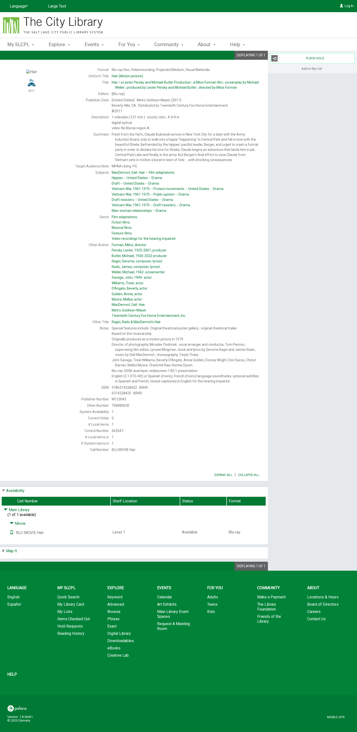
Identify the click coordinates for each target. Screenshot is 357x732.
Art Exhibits (167, 604)
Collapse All (248, 475)
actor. (132, 277)
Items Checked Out (73, 619)
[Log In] (341, 6)
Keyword (114, 597)
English (13, 597)
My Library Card (70, 604)
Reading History (71, 633)
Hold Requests (70, 626)
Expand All (223, 475)
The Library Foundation (266, 606)
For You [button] (127, 44)
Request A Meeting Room (173, 626)
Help (12, 674)
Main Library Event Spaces (172, 614)
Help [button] (235, 44)
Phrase (113, 619)
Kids (211, 611)
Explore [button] (57, 44)
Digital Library (119, 633)
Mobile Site (336, 717)
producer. (139, 250)
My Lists (64, 611)
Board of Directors (323, 604)
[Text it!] (12, 532)
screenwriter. (138, 272)
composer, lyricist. (137, 261)
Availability (15, 490)
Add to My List (311, 68)
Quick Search (68, 597)
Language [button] (16, 588)
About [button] (205, 44)
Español (14, 604)
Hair (143, 172)
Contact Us (316, 619)
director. (129, 245)
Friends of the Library (269, 619)
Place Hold (315, 58)
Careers (314, 611)
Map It (11, 551)
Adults (212, 597)
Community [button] (167, 44)
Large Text (57, 6)
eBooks (113, 648)
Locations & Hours (323, 597)
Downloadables (120, 640)
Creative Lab (118, 655)
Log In (349, 6)
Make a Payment (271, 597)
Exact (112, 626)
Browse (113, 611)
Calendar (164, 597)
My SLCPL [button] (19, 44)
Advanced (115, 604)
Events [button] (92, 44)
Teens (212, 604)
